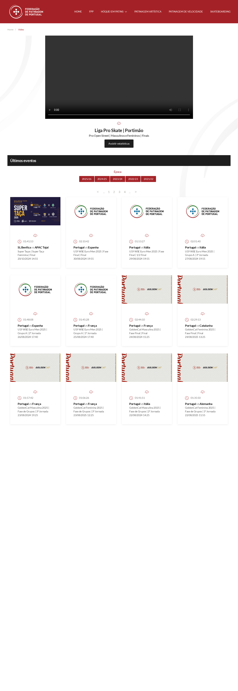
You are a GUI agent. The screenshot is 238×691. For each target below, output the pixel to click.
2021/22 (148, 178)
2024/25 (102, 178)
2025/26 (86, 178)
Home (78, 11)
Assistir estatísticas (118, 143)
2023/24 (117, 178)
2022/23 (133, 178)
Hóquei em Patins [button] (112, 11)
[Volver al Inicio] (26, 12)
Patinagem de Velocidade (186, 11)
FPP (91, 11)
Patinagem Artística (147, 11)
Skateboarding (220, 11)
